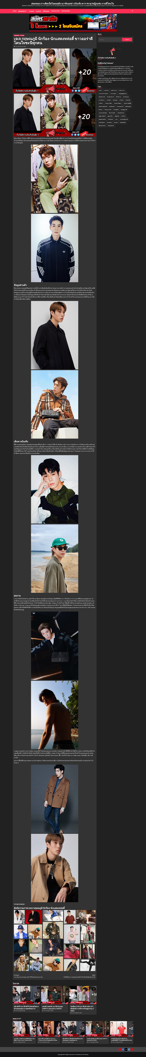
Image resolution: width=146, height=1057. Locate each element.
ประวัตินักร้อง (78, 1002)
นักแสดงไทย (128, 100)
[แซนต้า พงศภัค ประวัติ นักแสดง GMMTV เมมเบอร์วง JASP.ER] (54, 995)
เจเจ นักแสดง (109, 122)
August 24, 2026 (22, 1042)
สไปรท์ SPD (123, 116)
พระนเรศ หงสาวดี (120, 106)
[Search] (132, 10)
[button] (19, 917)
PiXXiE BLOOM (114, 90)
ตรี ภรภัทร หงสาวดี (110, 96)
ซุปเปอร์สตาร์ (22, 11)
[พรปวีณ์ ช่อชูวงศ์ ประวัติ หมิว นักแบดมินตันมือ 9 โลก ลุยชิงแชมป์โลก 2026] (121, 1029)
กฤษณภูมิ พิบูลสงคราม (123, 93)
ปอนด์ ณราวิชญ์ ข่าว (118, 103)
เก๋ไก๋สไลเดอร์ (110, 119)
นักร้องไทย (121, 100)
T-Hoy (16, 46)
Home (14, 11)
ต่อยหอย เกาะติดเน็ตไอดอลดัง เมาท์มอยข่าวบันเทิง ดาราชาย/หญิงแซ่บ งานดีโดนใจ (72, 3)
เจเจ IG (116, 119)
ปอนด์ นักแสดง (112, 106)
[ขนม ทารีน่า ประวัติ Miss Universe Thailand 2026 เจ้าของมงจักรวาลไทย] (48, 1029)
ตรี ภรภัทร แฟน (126, 96)
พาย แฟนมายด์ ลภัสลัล (103, 112)
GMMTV (100, 90)
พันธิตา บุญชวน (128, 106)
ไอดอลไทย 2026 (111, 125)
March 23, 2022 (22, 46)
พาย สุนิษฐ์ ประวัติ (124, 109)
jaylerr (23, 904)
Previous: (28, 976)
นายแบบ (38, 11)
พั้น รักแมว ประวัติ (108, 109)
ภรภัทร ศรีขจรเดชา (120, 112)
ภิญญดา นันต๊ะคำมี (102, 116)
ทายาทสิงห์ (109, 100)
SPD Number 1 (113, 93)
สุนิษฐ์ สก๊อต (117, 116)
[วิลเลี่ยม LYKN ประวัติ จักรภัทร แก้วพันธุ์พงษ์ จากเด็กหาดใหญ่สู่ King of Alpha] (82, 995)
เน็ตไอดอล (46, 11)
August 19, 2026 (119, 1042)
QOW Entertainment (103, 93)
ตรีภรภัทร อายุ (118, 96)
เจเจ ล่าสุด (116, 122)
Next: (79, 976)
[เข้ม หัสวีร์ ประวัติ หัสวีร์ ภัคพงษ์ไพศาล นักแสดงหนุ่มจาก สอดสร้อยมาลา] (26, 995)
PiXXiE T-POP (121, 90)
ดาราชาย (22, 35)
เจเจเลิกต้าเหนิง (123, 122)
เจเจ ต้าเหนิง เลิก (102, 122)
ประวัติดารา (21, 1002)
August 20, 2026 (22, 1010)
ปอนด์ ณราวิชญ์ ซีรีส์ (127, 103)
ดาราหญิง (113, 1034)
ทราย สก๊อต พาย (101, 100)
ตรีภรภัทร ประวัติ (102, 96)
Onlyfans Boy (65, 11)
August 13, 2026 (79, 1012)
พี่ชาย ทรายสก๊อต (112, 112)
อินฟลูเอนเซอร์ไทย (102, 119)
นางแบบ (31, 11)
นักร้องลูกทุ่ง (115, 100)
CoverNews (78, 1054)
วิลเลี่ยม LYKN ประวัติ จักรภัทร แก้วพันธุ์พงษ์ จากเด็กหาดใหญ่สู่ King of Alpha (82, 1009)
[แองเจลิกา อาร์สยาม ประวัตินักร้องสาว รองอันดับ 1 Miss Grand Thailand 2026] (24, 1029)
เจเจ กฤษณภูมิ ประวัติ (124, 119)
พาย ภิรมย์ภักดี (115, 109)
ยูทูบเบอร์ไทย (110, 116)
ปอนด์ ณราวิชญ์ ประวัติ (103, 106)
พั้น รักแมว (101, 109)
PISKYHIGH (106, 90)
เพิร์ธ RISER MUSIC (102, 125)
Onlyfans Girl (55, 11)
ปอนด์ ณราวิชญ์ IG (108, 103)
